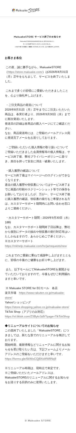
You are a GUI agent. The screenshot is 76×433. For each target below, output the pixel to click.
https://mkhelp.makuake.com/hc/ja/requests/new (36, 246)
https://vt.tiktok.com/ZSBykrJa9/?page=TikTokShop (37, 316)
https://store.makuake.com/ (25, 71)
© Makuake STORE (38, 420)
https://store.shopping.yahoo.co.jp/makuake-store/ (37, 307)
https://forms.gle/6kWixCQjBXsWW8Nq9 (30, 358)
